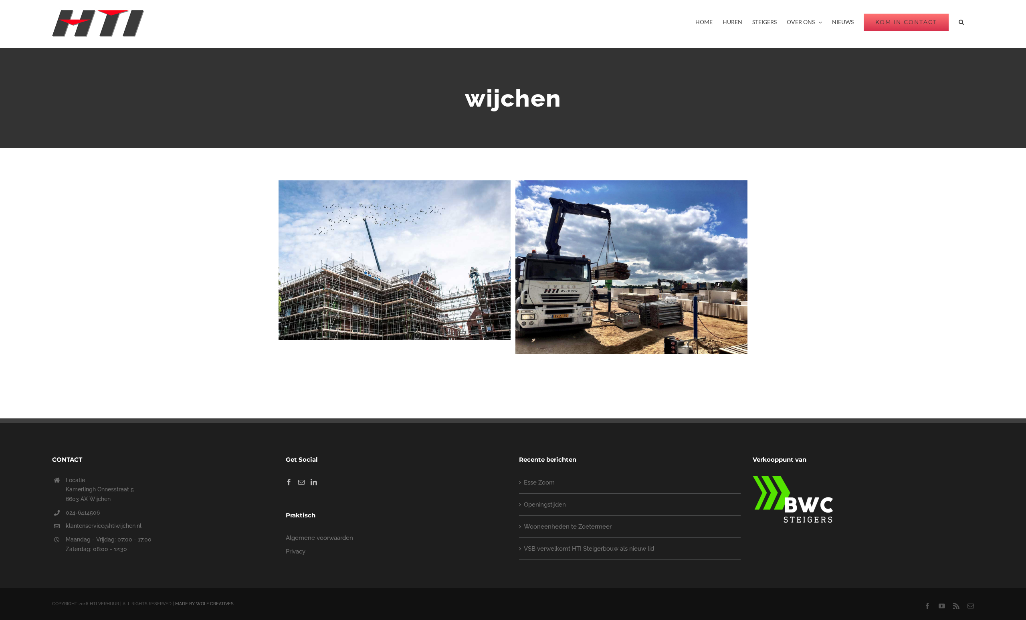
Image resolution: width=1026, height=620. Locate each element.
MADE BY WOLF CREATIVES (204, 603)
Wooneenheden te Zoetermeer (568, 526)
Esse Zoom (539, 482)
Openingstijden (545, 504)
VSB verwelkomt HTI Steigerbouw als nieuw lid (589, 548)
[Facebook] (289, 482)
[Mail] (301, 482)
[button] (961, 22)
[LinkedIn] (314, 482)
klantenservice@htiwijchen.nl (103, 526)
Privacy (295, 551)
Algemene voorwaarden (319, 537)
